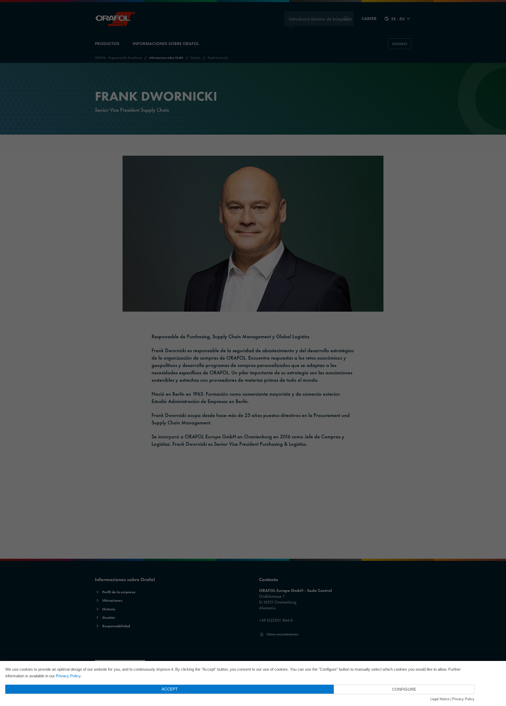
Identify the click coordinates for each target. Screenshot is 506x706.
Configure (404, 689)
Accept (170, 689)
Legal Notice (439, 699)
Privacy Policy (68, 676)
